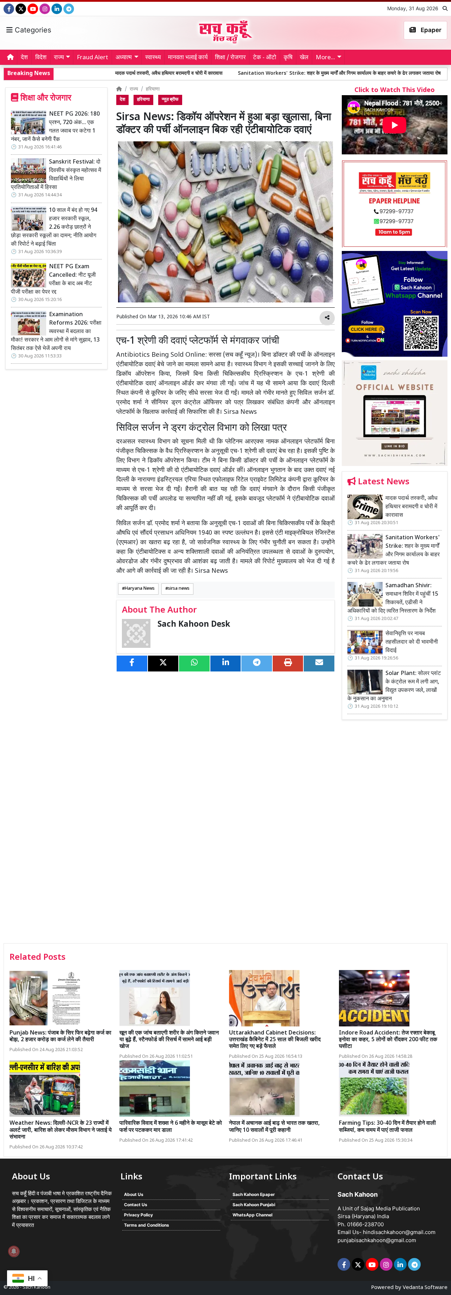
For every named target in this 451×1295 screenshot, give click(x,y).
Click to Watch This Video (394, 90)
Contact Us (135, 1204)
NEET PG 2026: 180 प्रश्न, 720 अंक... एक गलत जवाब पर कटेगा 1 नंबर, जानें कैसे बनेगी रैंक (55, 127)
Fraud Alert (92, 58)
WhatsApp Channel (252, 1214)
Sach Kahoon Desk (193, 625)
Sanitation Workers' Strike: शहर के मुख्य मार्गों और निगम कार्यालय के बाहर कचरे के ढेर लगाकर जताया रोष (274, 73)
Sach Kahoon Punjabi (254, 1204)
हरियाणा (153, 89)
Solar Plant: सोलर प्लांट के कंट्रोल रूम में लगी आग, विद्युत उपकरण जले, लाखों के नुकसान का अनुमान (394, 686)
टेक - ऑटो (264, 58)
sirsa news (179, 588)
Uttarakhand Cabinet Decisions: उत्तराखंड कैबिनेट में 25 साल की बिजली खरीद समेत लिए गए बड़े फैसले (275, 1040)
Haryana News (140, 588)
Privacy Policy (138, 1214)
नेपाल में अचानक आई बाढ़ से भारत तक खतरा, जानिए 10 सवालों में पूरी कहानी (274, 1127)
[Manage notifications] (13, 1251)
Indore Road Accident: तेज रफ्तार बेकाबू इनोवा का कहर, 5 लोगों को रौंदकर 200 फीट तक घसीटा (388, 1040)
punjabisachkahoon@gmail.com (377, 1240)
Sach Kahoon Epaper (254, 1194)
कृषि (288, 58)
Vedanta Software (425, 1287)
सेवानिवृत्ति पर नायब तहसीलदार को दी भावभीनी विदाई (411, 642)
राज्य (134, 89)
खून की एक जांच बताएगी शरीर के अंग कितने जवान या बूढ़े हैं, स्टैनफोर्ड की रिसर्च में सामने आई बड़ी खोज (169, 1040)
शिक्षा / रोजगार (230, 58)
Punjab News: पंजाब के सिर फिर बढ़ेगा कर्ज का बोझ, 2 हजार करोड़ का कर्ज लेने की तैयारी (60, 1037)
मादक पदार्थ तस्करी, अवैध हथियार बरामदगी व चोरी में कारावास (102, 73)
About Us (133, 1194)
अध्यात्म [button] (124, 58)
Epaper (430, 29)
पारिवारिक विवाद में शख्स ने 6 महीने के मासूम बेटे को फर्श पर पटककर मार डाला (170, 1127)
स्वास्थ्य (153, 58)
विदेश (41, 58)
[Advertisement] (394, 834)
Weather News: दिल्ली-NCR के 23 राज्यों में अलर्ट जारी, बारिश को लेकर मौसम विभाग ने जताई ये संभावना (61, 1130)
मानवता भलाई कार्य (188, 58)
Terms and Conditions (146, 1225)
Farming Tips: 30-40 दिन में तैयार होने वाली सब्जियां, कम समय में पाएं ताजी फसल (387, 1127)
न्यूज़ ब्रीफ (170, 100)
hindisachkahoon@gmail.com (399, 1232)
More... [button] (325, 58)
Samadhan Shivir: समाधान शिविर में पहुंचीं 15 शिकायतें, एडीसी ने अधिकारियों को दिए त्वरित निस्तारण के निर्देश (392, 598)
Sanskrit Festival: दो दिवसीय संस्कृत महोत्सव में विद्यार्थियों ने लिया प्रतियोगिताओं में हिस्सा (56, 175)
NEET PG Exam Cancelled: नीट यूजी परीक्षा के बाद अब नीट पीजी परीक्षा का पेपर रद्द (53, 279)
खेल (304, 58)
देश (24, 58)
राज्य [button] (59, 58)
